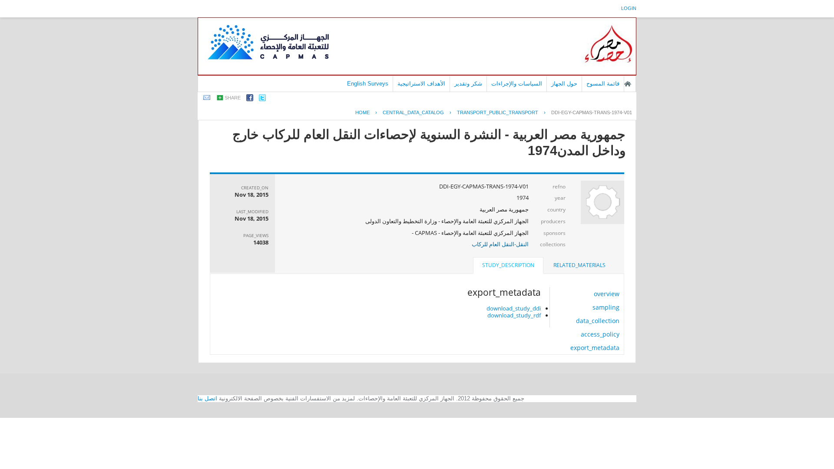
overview (606, 294)
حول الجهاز (564, 83)
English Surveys (367, 83)
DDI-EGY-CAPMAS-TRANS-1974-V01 (591, 112)
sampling (605, 307)
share (233, 97)
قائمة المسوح (602, 83)
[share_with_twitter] (262, 99)
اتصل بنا (207, 398)
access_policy (600, 334)
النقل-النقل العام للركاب (500, 244)
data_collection (597, 321)
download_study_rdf (514, 315)
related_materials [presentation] (579, 265)
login (628, 8)
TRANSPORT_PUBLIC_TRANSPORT (497, 112)
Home (362, 112)
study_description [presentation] (508, 265)
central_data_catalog (413, 112)
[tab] (579, 265)
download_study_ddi (513, 308)
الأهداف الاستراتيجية (421, 83)
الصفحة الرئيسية (627, 83)
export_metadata (594, 347)
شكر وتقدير (468, 83)
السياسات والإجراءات (516, 83)
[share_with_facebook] (249, 99)
